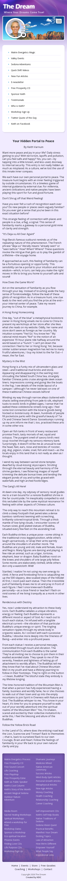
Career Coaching (44, 803)
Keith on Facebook (20, 123)
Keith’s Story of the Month (17, 789)
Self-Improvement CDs (47, 810)
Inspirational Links (45, 854)
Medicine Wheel (44, 763)
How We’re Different (46, 843)
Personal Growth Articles (48, 780)
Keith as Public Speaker (16, 781)
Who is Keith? (18, 105)
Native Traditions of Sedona (46, 820)
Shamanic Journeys (45, 759)
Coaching (20, 869)
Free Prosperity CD (20, 88)
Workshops (34, 869)
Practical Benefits (44, 828)
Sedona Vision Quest (46, 825)
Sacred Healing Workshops (17, 814)
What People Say (44, 851)
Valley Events (17, 58)
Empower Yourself (45, 847)
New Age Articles (44, 788)
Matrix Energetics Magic (23, 52)
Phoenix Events (12, 839)
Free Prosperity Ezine (15, 778)
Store (35, 865)
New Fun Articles (19, 76)
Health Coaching (44, 795)
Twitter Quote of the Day (24, 117)
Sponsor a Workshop (14, 832)
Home (14, 865)
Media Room (10, 810)
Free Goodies (48, 865)
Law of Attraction (44, 839)
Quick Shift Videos (20, 70)
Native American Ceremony (44, 768)
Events (25, 865)
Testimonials (17, 99)
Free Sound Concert (14, 766)
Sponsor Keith (18, 94)
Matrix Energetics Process (17, 759)
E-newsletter (17, 82)
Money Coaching (44, 792)
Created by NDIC (33, 877)
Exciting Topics (43, 836)
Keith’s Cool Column (14, 785)
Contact (48, 869)
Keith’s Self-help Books (47, 814)
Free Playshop (11, 774)
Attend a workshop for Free (15, 824)
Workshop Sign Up (20, 111)
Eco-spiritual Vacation (15, 836)
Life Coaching (11, 770)
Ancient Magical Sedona (16, 793)
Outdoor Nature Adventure (12, 798)
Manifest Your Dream (47, 832)
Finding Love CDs (13, 843)
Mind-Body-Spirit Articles (48, 777)
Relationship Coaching (47, 799)
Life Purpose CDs (13, 847)
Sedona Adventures (21, 64)
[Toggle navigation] (59, 21)
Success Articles (44, 773)
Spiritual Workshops (14, 818)
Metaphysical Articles (46, 784)
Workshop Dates (12, 828)
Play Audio (23, 34)
